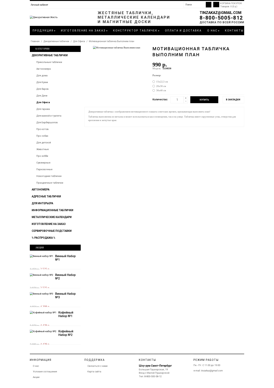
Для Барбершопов (47, 122)
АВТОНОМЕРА (40, 189)
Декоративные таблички (56, 41)
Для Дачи (41, 95)
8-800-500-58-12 (153, 376)
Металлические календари (52, 217)
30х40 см (161, 90)
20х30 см (161, 86)
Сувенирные (43, 162)
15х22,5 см (162, 81)
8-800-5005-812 (221, 18)
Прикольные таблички (49, 62)
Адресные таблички (46, 196)
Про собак (42, 135)
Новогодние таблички (49, 176)
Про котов (42, 129)
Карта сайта (94, 371)
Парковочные (44, 169)
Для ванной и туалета (48, 115)
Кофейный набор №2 (65, 333)
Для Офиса (79, 41)
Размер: (156, 75)
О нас (36, 366)
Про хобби (42, 156)
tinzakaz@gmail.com (220, 12)
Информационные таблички (52, 210)
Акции (36, 377)
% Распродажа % (43, 237)
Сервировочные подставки (52, 230)
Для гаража (43, 109)
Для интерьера (42, 203)
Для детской (43, 142)
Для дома (42, 75)
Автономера (43, 68)
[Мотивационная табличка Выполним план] (116, 47)
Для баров (42, 89)
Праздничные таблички (49, 182)
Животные (42, 149)
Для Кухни (42, 82)
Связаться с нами (97, 366)
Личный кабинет (39, 5)
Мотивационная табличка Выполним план (111, 41)
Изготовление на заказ (49, 223)
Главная (35, 41)
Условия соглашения (45, 371)
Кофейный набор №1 (65, 314)
